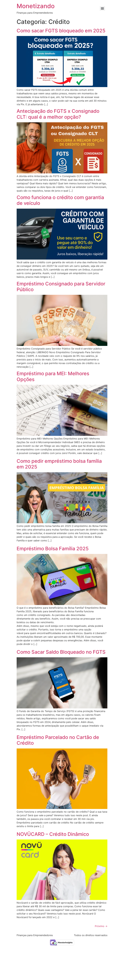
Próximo (101, 926)
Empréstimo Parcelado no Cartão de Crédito (58, 740)
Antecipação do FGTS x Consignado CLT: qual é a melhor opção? (58, 114)
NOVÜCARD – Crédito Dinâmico (53, 834)
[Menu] (102, 8)
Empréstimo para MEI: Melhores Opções (53, 376)
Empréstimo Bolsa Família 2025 (53, 548)
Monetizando (36, 6)
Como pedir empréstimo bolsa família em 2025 (59, 464)
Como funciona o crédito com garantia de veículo (60, 200)
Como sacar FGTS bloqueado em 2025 (61, 31)
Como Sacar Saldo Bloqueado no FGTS (61, 652)
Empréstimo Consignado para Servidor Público (61, 286)
